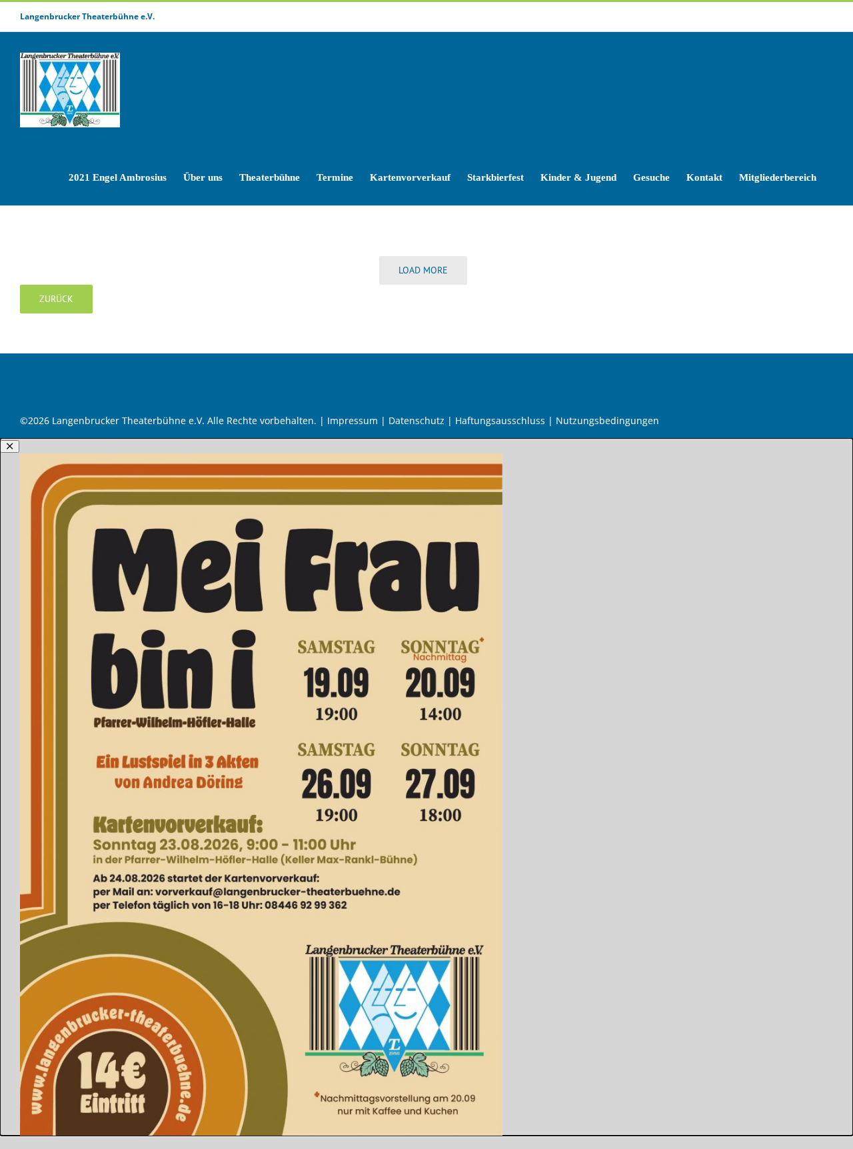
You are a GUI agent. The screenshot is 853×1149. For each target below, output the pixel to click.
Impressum (352, 420)
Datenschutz (416, 420)
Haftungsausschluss (500, 420)
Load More (423, 270)
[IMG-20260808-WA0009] (261, 458)
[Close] (9, 446)
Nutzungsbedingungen (607, 420)
